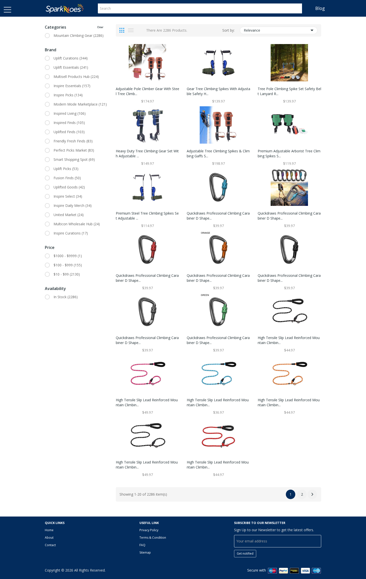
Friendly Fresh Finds (73, 141)
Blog (320, 8)
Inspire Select (68, 196)
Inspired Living (70, 113)
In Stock (66, 296)
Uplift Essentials (71, 67)
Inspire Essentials (72, 85)
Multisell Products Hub (76, 76)
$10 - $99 (67, 274)
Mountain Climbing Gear (79, 35)
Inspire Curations (71, 233)
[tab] (122, 30)
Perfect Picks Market (74, 150)
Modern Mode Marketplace (80, 104)
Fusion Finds (67, 177)
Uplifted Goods (69, 187)
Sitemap (145, 552)
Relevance (252, 30)
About (49, 537)
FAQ (142, 545)
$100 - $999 (68, 265)
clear (100, 27)
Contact (50, 545)
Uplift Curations (71, 58)
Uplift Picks (66, 168)
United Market (69, 214)
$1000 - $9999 (68, 255)
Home (49, 530)
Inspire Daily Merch (73, 205)
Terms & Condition (152, 537)
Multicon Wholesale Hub (77, 224)
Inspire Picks (68, 95)
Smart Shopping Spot (74, 159)
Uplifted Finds (69, 131)
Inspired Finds (69, 122)
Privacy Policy (148, 530)
